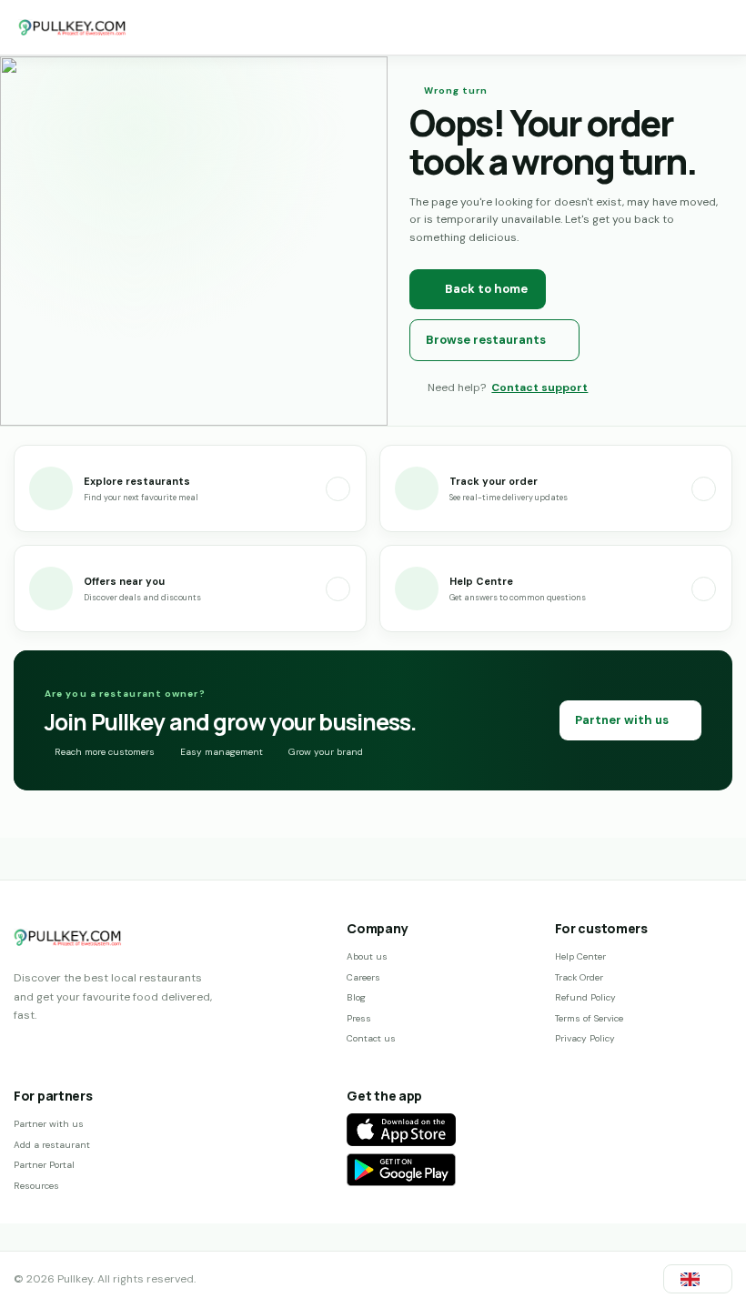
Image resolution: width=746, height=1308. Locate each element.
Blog (356, 997)
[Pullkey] (72, 27)
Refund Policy (585, 997)
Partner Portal (44, 1165)
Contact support (539, 387)
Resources (36, 1186)
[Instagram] (52, 1048)
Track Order (579, 977)
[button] (697, 1278)
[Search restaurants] (707, 27)
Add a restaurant (52, 1145)
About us (367, 956)
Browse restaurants (486, 339)
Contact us (371, 1038)
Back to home (486, 289)
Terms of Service (589, 1018)
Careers (363, 977)
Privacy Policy (585, 1038)
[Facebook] (22, 1048)
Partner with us (622, 720)
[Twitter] (82, 1048)
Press (359, 1018)
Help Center (580, 956)
